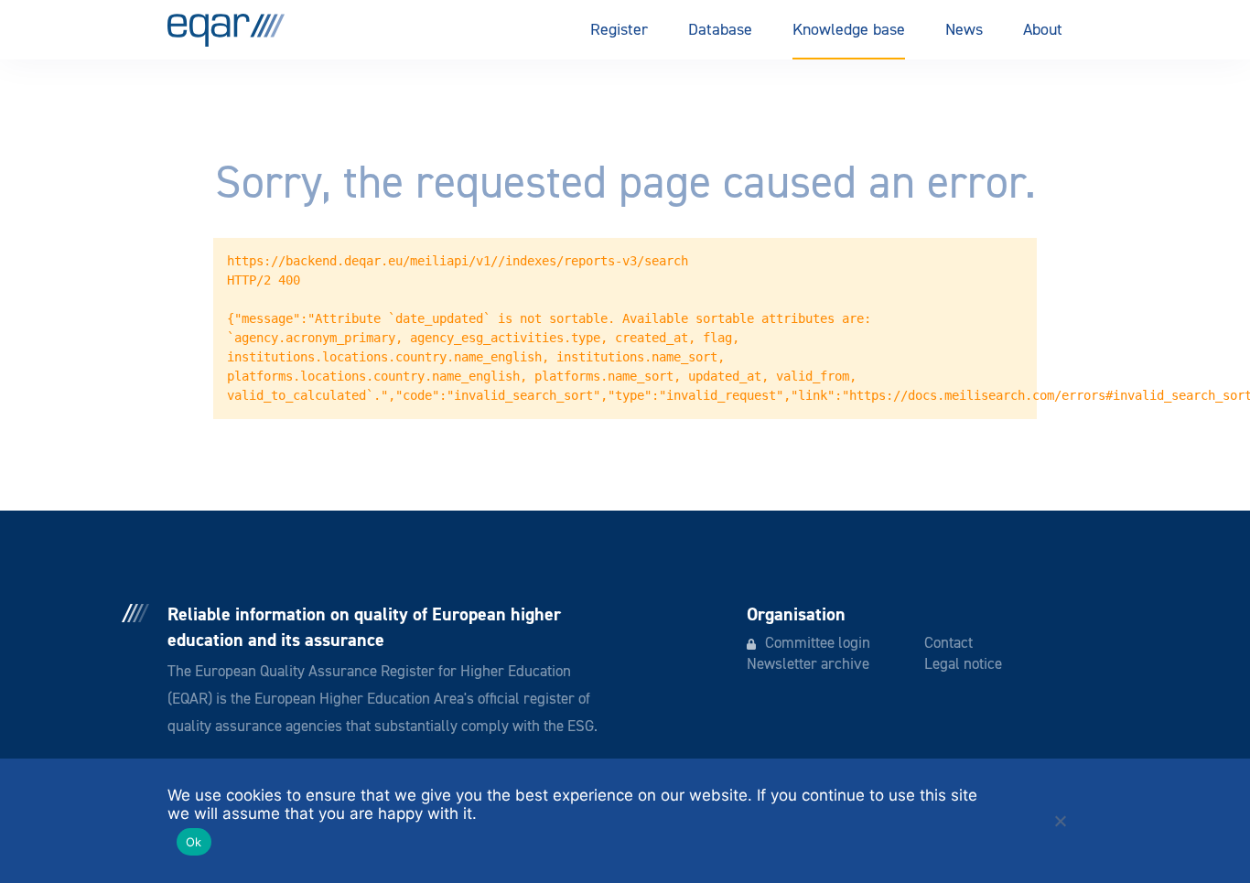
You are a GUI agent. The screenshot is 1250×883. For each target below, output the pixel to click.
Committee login (817, 643)
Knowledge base (848, 30)
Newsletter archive (808, 665)
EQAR (226, 30)
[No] (1060, 821)
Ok (194, 842)
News (964, 30)
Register (619, 30)
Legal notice (963, 665)
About (1042, 30)
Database (720, 30)
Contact (948, 643)
